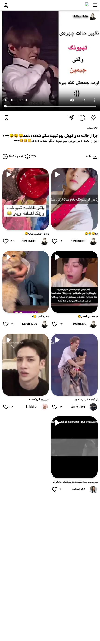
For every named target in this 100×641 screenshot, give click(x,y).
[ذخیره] (6, 118)
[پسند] (93, 118)
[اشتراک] (71, 118)
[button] (95, 5)
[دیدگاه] (82, 118)
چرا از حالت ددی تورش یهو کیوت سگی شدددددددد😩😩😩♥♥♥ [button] (56, 141)
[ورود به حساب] (6, 5)
